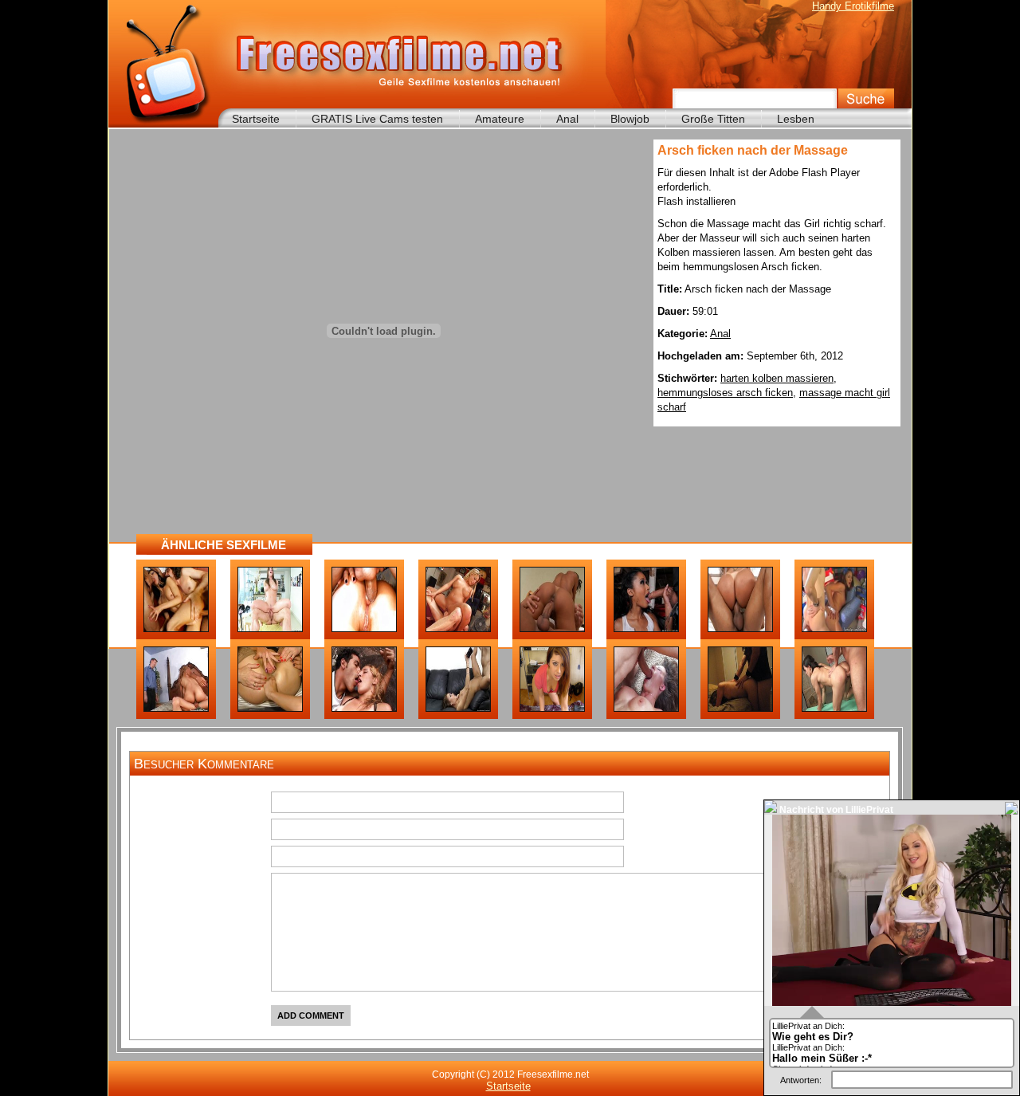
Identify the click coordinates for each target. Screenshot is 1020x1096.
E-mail (235, 831)
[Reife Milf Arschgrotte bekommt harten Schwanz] (646, 708)
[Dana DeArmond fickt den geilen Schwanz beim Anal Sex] (364, 628)
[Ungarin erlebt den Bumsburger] (176, 628)
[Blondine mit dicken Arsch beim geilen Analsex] (740, 628)
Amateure (499, 118)
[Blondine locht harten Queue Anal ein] (458, 628)
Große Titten (713, 118)
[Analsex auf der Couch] (458, 708)
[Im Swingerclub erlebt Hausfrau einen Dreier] (176, 708)
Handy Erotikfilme (853, 6)
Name (236, 804)
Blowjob (629, 118)
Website (230, 858)
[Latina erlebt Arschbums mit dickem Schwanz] (552, 708)
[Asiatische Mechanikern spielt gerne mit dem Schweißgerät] (646, 628)
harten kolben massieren (777, 378)
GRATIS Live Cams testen (377, 118)
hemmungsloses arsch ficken (725, 393)
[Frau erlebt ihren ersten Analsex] (740, 708)
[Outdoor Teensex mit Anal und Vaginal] (364, 708)
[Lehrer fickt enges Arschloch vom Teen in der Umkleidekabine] (834, 708)
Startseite (256, 118)
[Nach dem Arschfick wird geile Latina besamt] (552, 628)
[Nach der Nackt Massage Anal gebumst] (270, 628)
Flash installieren (696, 201)
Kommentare (218, 885)
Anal (567, 118)
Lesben (795, 118)
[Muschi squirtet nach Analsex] (834, 628)
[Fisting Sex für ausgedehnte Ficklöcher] (270, 708)
